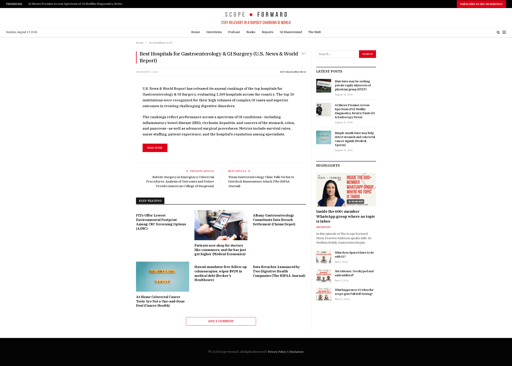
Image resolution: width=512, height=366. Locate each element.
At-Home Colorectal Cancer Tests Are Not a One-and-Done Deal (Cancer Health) (160, 301)
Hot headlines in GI (293, 72)
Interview (323, 227)
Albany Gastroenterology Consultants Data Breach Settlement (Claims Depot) (274, 219)
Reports (267, 32)
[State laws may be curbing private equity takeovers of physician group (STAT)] (323, 86)
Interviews (214, 32)
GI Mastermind (291, 32)
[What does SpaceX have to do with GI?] (323, 257)
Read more (154, 147)
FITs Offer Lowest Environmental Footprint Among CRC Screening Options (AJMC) (161, 221)
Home (195, 32)
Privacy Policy (277, 352)
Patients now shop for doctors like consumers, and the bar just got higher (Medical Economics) (220, 249)
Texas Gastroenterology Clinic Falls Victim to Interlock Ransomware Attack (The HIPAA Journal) (261, 181)
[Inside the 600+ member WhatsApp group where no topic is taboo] (346, 190)
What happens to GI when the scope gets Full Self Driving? (354, 292)
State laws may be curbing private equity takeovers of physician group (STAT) (353, 85)
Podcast (234, 32)
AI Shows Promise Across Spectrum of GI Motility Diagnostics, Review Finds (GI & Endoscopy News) (355, 111)
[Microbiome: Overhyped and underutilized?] (323, 275)
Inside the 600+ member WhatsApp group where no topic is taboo (345, 216)
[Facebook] (122, 98)
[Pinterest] (122, 126)
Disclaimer (296, 352)
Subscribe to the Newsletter (481, 4)
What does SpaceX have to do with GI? (354, 254)
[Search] (498, 32)
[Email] (122, 135)
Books (250, 32)
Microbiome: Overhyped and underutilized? (354, 273)
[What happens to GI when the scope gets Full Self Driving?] (323, 294)
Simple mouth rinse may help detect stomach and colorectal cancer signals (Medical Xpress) (78, 4)
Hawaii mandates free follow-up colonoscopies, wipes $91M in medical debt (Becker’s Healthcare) (220, 273)
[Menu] (504, 32)
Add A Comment (221, 321)
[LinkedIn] (122, 117)
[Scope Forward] (256, 17)
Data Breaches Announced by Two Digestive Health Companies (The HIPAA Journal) (279, 271)
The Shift (314, 32)
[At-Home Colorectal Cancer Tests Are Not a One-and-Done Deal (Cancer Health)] (162, 277)
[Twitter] (122, 108)
